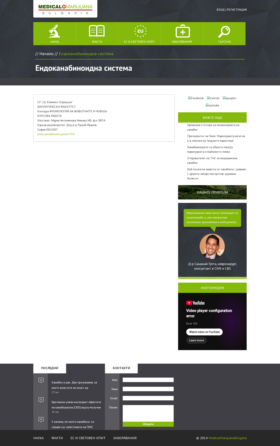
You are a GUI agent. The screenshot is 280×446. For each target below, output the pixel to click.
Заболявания (182, 41)
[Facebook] (195, 98)
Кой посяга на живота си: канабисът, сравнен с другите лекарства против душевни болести (216, 173)
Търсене (224, 41)
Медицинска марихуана (65, 9)
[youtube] (212, 105)
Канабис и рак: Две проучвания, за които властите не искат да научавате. (74, 385)
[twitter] (213, 98)
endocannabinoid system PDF (56, 134)
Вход (221, 9)
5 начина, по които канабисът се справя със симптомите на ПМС (73, 424)
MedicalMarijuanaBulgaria (228, 438)
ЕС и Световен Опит (139, 41)
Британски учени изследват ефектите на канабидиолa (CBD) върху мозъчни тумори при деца (76, 405)
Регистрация (237, 9)
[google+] (229, 98)
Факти (97, 41)
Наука (54, 41)
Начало (46, 53)
